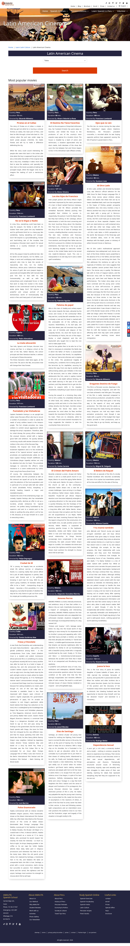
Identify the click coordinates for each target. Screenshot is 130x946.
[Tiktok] (106, 3)
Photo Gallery (34, 917)
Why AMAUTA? (34, 904)
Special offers (110, 908)
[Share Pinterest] (128, 331)
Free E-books (84, 914)
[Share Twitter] (128, 327)
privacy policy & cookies (55, 932)
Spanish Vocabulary (87, 902)
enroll (107, 902)
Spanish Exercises (86, 898)
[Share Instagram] (128, 335)
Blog (79, 6)
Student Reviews (35, 908)
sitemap (37, 932)
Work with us (33, 911)
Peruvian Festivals (61, 904)
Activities (32, 914)
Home (73, 6)
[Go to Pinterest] (112, 3)
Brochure (87, 6)
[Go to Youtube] (126, 3)
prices (67, 932)
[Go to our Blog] (116, 3)
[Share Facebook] (128, 323)
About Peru (59, 898)
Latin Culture (84, 908)
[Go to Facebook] (119, 3)
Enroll (95, 6)
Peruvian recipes (86, 911)
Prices (102, 6)
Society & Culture (61, 911)
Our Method (33, 902)
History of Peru (60, 902)
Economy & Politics (61, 908)
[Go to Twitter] (123, 3)
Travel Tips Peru (60, 914)
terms (44, 932)
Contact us (111, 6)
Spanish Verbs (85, 904)
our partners (92, 932)
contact (107, 898)
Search (65, 70)
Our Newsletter (34, 920)
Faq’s (107, 911)
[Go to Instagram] (109, 3)
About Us (32, 898)
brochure (108, 914)
